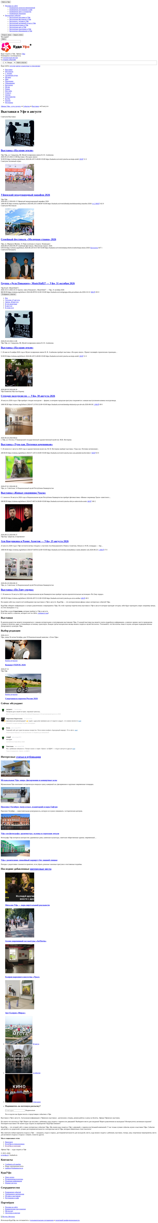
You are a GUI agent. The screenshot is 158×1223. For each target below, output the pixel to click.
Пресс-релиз (9, 1177)
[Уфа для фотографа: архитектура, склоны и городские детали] (15, 829)
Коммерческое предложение (15, 1209)
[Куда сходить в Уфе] (24, 52)
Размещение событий (13, 1192)
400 (89, 501)
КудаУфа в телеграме (13, 1146)
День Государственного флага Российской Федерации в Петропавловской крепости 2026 (33, 714)
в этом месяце (35, 66)
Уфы (23, 54)
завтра (18, 66)
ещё (79, 721)
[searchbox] (79, 39)
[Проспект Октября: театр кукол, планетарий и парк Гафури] (15, 803)
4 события (36, 1073)
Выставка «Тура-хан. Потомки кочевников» (27, 444)
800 (93, 292)
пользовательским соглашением (42, 1220)
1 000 (96, 404)
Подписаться (30, 1110)
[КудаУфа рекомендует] (18, 1073)
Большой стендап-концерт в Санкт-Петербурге (20, 723)
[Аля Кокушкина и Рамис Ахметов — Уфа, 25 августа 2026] (79, 518)
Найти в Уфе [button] (6, 2)
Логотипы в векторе (12, 1213)
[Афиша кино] (18, 1102)
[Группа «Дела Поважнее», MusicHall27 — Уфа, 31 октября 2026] (79, 266)
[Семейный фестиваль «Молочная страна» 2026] (79, 222)
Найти (4, 39)
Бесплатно (94, 248)
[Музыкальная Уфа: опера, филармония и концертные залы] (15, 776)
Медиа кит (9, 1211)
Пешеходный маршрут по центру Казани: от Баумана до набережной (27, 732)
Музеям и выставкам (12, 1196)
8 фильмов (37, 1102)
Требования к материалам (14, 1194)
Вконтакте (9, 1142)
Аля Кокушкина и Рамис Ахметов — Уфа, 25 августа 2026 (35, 541)
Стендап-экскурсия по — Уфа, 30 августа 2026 (28, 395)
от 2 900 (96, 204)
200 (81, 159)
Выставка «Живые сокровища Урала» (23, 492)
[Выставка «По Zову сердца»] (79, 566)
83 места (36, 1044)
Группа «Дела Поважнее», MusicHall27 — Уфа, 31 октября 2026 (38, 283)
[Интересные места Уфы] (18, 1044)
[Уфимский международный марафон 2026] (79, 177)
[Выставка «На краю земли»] (79, 133)
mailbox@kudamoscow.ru (14, 1168)
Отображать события (8, 294)
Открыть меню (6, 35)
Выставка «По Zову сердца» (17, 589)
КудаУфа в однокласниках (15, 1144)
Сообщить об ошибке (13, 1164)
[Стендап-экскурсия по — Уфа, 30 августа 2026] (79, 373)
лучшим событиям (9, 59)
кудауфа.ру (5, 1155)
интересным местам (10, 58)
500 (93, 453)
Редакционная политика (14, 1179)
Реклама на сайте (11, 1207)
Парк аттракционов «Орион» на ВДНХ (18, 751)
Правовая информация (13, 1181)
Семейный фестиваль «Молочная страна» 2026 (28, 239)
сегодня (12, 66)
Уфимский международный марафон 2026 (25, 194)
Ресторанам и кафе (12, 1198)
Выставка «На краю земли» (17, 150)
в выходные (25, 66)
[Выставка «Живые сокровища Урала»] (79, 470)
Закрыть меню (18, 35)
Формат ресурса (11, 1183)
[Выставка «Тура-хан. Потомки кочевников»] (79, 421)
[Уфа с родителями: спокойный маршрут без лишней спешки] (15, 856)
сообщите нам (43, 613)
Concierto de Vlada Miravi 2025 (15, 742)
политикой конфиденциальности (67, 1220)
